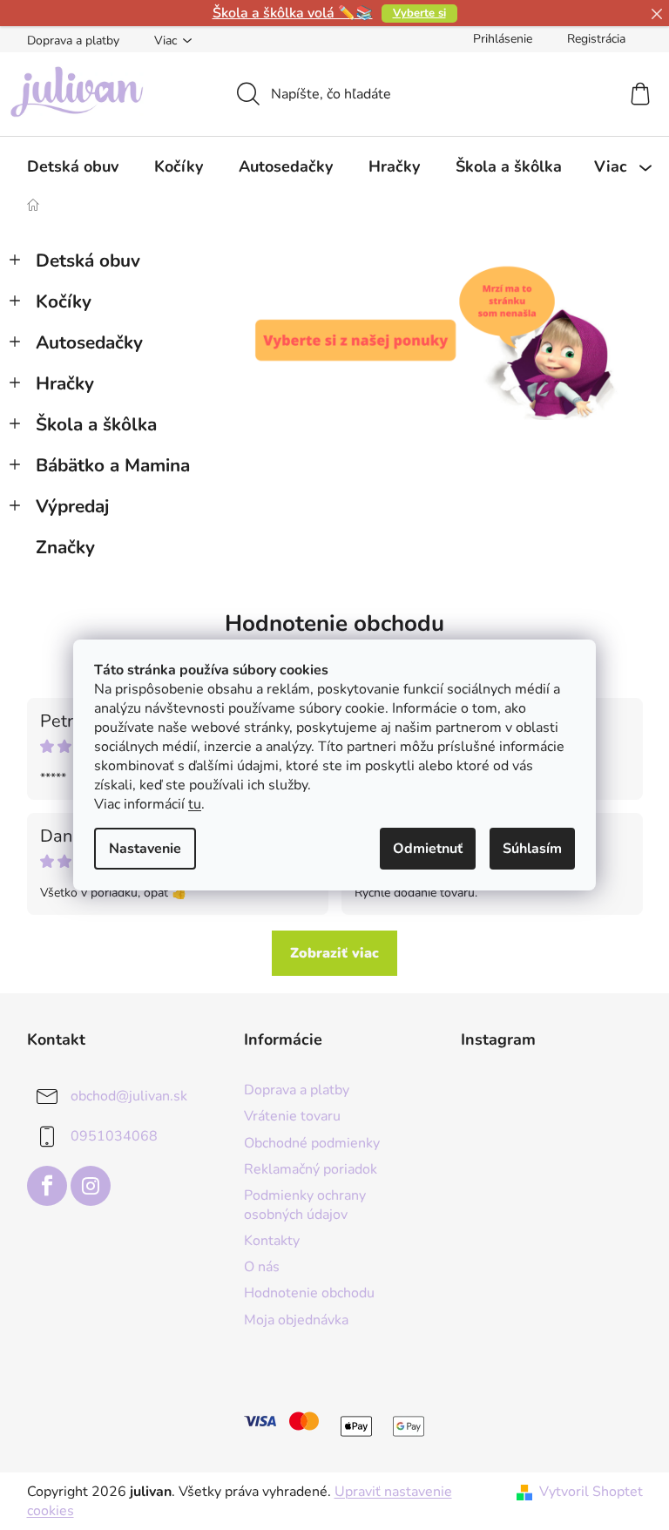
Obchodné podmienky (312, 1143)
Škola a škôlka (96, 424)
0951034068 (114, 1136)
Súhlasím (532, 848)
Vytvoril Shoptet (591, 1491)
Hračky (65, 383)
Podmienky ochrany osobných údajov (305, 1205)
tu (194, 804)
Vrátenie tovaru (292, 1116)
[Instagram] (91, 1186)
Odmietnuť (428, 848)
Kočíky (63, 301)
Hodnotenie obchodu (334, 623)
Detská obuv (88, 260)
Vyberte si (419, 13)
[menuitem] (73, 166)
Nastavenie (145, 848)
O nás (262, 1266)
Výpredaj (72, 506)
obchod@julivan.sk (129, 1096)
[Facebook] (47, 1186)
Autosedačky (89, 342)
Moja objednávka (296, 1320)
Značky (65, 547)
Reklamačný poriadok (310, 1169)
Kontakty (272, 1240)
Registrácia (596, 38)
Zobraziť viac (334, 953)
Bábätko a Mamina (113, 465)
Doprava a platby (73, 40)
